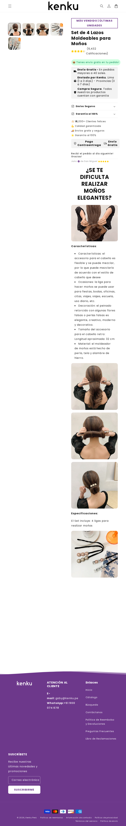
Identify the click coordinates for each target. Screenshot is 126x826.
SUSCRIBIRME (24, 790)
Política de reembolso (51, 817)
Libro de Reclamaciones (101, 738)
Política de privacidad (106, 817)
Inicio (89, 690)
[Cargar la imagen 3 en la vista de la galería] (42, 29)
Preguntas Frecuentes (100, 731)
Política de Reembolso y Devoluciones (100, 722)
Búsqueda (92, 704)
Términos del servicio (86, 821)
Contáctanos (94, 712)
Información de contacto (79, 817)
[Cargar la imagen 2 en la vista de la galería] (28, 29)
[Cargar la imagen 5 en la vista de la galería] (14, 43)
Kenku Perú (31, 817)
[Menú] (9, 6)
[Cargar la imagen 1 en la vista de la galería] (14, 29)
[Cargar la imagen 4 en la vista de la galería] (57, 29)
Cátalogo (92, 697)
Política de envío (109, 821)
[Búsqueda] (101, 6)
